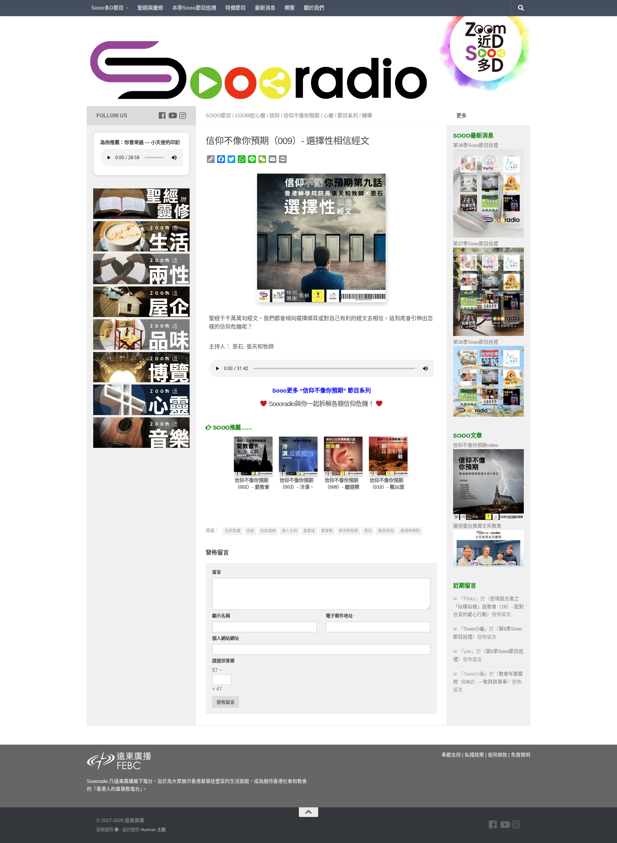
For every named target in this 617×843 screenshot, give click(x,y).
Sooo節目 (218, 115)
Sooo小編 (474, 628)
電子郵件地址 (341, 615)
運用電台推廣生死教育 (477, 526)
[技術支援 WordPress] (116, 830)
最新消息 (265, 8)
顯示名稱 (222, 615)
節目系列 (347, 115)
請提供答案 (223, 660)
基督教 (327, 531)
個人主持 (289, 531)
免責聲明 (520, 754)
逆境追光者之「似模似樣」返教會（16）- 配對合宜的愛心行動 (488, 606)
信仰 (274, 115)
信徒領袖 (268, 531)
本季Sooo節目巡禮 (194, 8)
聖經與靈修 (150, 8)
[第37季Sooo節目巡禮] (488, 334)
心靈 (328, 115)
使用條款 (497, 754)
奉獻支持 (451, 754)
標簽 (289, 8)
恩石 (368, 531)
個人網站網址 (225, 638)
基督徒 (309, 531)
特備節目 (235, 8)
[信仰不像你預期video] (488, 518)
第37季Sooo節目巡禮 (475, 243)
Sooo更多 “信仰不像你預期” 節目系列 (321, 390)
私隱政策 (474, 754)
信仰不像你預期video (475, 445)
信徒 (250, 531)
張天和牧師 (348, 531)
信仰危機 (232, 531)
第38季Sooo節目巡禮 (475, 145)
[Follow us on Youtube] (172, 115)
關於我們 (314, 8)
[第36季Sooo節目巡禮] (488, 415)
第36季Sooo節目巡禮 (475, 342)
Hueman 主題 (152, 829)
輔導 (367, 115)
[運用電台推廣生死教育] (488, 565)
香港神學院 (410, 531)
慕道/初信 (386, 531)
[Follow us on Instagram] (182, 115)
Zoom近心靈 (250, 115)
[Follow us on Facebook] (162, 115)
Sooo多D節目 (107, 8)
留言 (216, 572)
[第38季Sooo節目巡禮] (488, 236)
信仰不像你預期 (301, 115)
